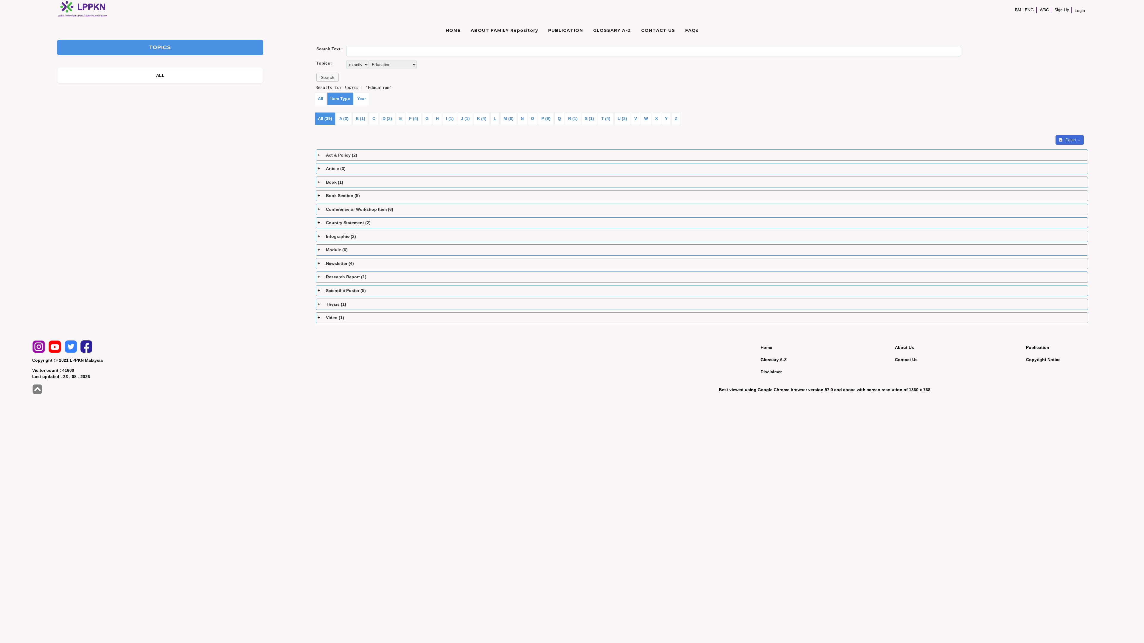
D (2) (387, 118)
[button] (327, 77)
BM (1018, 9)
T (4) (605, 118)
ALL (160, 75)
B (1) (360, 118)
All (320, 98)
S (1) (589, 118)
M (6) (508, 118)
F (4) (413, 118)
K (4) (481, 118)
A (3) (344, 118)
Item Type (340, 98)
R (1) (573, 118)
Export (1071, 140)
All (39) (325, 118)
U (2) (622, 118)
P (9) (546, 118)
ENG (1029, 9)
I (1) (450, 118)
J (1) (465, 118)
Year (361, 98)
